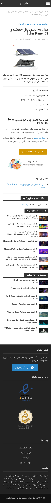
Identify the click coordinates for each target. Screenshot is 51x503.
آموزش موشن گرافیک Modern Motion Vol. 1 (21, 250)
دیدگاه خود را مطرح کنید (24, 39)
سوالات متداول (25, 462)
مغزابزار (24, 3)
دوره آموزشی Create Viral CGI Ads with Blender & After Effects (22, 217)
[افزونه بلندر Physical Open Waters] (43, 314)
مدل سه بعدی (28, 11)
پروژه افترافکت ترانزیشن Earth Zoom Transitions (22, 297)
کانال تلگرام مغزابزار (23, 367)
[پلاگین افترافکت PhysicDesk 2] (43, 290)
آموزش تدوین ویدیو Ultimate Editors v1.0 (20, 241)
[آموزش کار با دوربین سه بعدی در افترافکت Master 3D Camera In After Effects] (43, 234)
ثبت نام (26, 457)
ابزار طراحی (39, 11)
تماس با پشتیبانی (25, 447)
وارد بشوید (23, 205)
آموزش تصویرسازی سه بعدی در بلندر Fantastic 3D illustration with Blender (21, 258)
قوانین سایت (25, 452)
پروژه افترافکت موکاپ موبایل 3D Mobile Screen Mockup (21, 329)
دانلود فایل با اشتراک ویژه (31, 151)
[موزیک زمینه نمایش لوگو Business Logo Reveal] (43, 322)
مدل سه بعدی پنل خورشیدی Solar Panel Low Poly (26, 186)
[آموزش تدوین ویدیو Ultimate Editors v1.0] (43, 243)
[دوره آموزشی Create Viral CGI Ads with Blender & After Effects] (43, 218)
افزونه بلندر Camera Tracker (23, 304)
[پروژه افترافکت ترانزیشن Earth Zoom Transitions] (43, 298)
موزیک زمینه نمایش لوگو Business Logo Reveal (22, 321)
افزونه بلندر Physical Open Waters (21, 312)
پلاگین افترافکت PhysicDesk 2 (23, 288)
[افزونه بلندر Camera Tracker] (43, 306)
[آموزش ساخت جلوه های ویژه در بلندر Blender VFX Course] (43, 267)
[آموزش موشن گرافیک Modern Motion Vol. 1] (43, 251)
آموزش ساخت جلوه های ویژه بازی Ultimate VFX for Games (23, 225)
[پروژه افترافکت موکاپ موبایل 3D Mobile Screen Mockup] (43, 330)
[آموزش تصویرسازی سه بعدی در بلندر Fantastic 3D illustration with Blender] (43, 259)
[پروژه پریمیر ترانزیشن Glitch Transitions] (43, 282)
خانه (46, 11)
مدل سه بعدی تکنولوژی (26, 24)
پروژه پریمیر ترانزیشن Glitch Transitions (25, 281)
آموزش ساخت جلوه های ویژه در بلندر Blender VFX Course (22, 266)
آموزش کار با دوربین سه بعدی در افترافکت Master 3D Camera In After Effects (22, 234)
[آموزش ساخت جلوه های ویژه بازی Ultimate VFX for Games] (43, 226)
